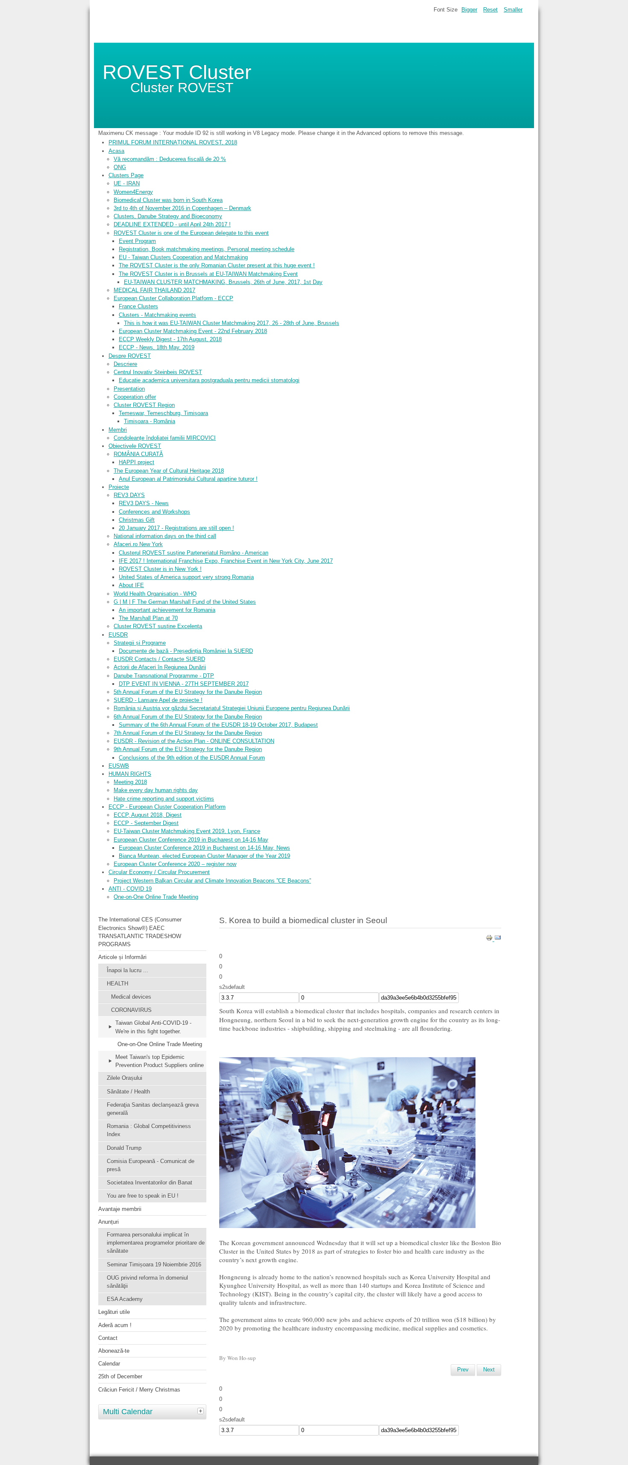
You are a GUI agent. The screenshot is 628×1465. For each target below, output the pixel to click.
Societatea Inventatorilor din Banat (149, 1182)
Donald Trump (124, 1148)
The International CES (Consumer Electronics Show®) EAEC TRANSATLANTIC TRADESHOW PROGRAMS (140, 931)
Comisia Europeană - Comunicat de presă (150, 1165)
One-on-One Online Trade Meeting (159, 1044)
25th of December (120, 1376)
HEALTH (117, 983)
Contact (107, 1338)
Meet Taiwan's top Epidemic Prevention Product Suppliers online (159, 1061)
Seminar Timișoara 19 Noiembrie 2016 (154, 1264)
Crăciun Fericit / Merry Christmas (139, 1389)
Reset (490, 9)
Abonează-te (113, 1351)
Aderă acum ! (115, 1325)
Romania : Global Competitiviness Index (149, 1130)
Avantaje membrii (119, 1209)
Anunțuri (108, 1222)
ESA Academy (125, 1299)
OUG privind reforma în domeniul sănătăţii (147, 1282)
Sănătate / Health (128, 1091)
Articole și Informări (122, 957)
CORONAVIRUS (131, 1010)
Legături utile (114, 1312)
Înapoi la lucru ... (127, 970)
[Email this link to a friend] (497, 939)
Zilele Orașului (124, 1078)
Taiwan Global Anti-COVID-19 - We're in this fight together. (153, 1027)
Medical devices (131, 997)
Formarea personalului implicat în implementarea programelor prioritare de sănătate (156, 1242)
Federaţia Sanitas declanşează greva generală (153, 1109)
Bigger (469, 9)
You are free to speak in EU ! (143, 1196)
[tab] (201, 1411)
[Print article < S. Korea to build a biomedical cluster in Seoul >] (490, 939)
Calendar (109, 1363)
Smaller (513, 9)
